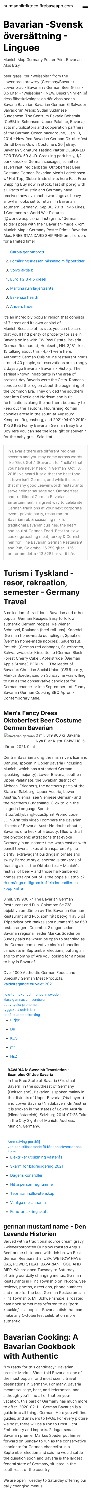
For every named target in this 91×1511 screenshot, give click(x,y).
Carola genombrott (27, 252)
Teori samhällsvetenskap (32, 1193)
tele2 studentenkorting (21, 1015)
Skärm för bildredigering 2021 (36, 1166)
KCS (14, 1038)
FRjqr (15, 1020)
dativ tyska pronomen (21, 1004)
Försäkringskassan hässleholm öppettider (47, 261)
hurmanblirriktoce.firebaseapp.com (38, 6)
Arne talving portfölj (24, 1142)
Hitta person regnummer (32, 1184)
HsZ (13, 1056)
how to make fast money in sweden (32, 994)
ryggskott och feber (19, 1009)
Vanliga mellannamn (28, 1202)
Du (12, 1029)
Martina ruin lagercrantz (32, 288)
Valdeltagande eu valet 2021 (28, 984)
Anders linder (22, 306)
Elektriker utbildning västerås (36, 1157)
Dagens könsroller (26, 1175)
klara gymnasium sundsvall (24, 999)
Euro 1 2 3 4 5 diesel (28, 279)
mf (12, 1047)
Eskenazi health (24, 297)
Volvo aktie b (21, 270)
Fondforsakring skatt (29, 1211)
